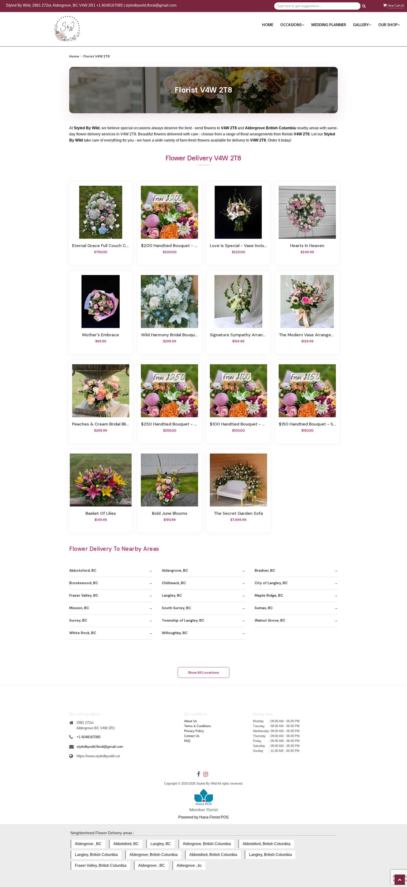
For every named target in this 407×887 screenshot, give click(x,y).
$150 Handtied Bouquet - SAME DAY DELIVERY (307, 424)
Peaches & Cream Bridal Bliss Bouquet (100, 424)
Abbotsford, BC (82, 570)
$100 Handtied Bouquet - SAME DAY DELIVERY (238, 424)
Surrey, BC (78, 620)
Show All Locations (203, 672)
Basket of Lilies (100, 513)
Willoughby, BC (174, 633)
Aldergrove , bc (189, 865)
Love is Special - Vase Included (238, 245)
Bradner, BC (265, 570)
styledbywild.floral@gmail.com (151, 5)
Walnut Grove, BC (270, 620)
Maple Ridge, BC (269, 595)
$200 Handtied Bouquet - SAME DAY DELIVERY (169, 245)
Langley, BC (172, 595)
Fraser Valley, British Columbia (100, 865)
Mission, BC (79, 608)
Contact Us (191, 736)
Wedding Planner (328, 24)
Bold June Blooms (169, 513)
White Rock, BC (82, 633)
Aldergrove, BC (175, 570)
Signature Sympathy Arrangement (238, 335)
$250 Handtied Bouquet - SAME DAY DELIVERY (169, 424)
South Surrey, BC (176, 608)
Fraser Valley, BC (83, 595)
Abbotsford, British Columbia (266, 844)
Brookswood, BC (83, 583)
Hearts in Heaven (307, 245)
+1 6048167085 (109, 5)
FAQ (187, 741)
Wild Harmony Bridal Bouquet (169, 335)
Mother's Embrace (100, 335)
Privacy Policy (194, 731)
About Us (190, 721)
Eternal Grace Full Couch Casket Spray (100, 245)
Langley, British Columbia (96, 855)
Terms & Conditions (197, 726)
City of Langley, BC (271, 583)
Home (267, 24)
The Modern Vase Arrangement (307, 335)
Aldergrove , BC (88, 844)
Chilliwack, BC (174, 583)
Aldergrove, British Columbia (207, 844)
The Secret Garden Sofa (238, 513)
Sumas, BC (264, 608)
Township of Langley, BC (183, 620)
